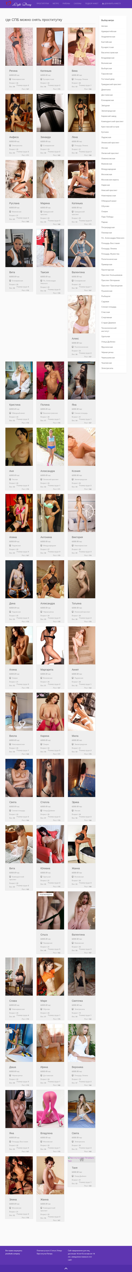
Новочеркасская (108, 195)
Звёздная (105, 105)
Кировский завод (108, 116)
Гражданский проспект (111, 84)
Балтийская (106, 42)
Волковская (106, 63)
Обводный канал (108, 201)
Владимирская (107, 58)
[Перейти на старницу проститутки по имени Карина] (50, 712)
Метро (56, 4)
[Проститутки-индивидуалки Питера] (20, 5)
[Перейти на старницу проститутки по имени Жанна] (81, 844)
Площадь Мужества (110, 254)
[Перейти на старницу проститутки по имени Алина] (19, 513)
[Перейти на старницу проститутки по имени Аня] (19, 447)
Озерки (104, 211)
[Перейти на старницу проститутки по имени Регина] (19, 47)
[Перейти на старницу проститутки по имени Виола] (19, 712)
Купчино (105, 132)
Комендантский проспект (112, 121)
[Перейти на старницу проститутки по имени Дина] (19, 579)
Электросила (107, 368)
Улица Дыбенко (108, 342)
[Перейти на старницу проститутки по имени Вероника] (81, 1043)
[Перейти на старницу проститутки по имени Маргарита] (50, 645)
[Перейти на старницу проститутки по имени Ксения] (81, 447)
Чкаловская (106, 363)
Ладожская (106, 137)
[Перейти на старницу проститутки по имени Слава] (19, 977)
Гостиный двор (107, 79)
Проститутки (43, 4)
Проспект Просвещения (111, 286)
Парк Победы (107, 217)
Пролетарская (107, 270)
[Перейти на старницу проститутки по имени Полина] (50, 381)
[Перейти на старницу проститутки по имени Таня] (81, 1159)
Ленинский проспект (110, 142)
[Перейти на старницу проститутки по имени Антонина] (50, 513)
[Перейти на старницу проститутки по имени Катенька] (50, 47)
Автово (104, 26)
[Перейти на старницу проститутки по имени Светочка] (81, 977)
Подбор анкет (91, 4)
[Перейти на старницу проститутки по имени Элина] (19, 1175)
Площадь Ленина (109, 248)
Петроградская (108, 227)
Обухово (105, 206)
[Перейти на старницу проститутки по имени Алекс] (81, 314)
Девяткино (106, 90)
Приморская (106, 264)
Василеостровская (109, 52)
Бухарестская (107, 47)
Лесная (104, 148)
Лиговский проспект (110, 153)
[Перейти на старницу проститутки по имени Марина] (50, 179)
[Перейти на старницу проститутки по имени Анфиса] (19, 113)
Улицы (59, 1251)
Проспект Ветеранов (110, 280)
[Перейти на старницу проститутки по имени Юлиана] (50, 844)
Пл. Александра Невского (112, 238)
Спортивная (106, 317)
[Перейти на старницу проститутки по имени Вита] (19, 248)
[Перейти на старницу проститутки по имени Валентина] (81, 248)
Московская (106, 174)
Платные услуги (43, 1251)
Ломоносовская (108, 158)
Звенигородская (108, 111)
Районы (66, 4)
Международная (108, 169)
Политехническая (109, 259)
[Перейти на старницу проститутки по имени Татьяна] (81, 579)
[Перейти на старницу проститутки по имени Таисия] (50, 248)
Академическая (108, 37)
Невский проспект (109, 190)
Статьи (53, 1251)
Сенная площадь (108, 307)
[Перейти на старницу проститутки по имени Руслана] (19, 179)
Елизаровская (107, 100)
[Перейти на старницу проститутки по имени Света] (19, 778)
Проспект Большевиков (111, 275)
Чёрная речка (107, 352)
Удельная (105, 336)
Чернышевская (108, 358)
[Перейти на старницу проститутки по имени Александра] (50, 447)
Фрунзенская (107, 347)
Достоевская (107, 95)
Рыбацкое (105, 296)
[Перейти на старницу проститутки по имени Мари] (50, 977)
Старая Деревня (108, 323)
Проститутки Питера (44, 1254)
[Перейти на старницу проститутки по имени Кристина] (19, 381)
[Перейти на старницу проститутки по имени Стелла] (50, 778)
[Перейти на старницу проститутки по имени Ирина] (50, 1043)
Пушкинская (106, 291)
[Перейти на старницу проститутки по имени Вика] (81, 47)
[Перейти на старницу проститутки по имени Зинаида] (50, 113)
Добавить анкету (112, 4)
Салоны (77, 4)
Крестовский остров (110, 127)
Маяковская (106, 164)
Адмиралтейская (108, 31)
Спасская (105, 312)
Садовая (105, 301)
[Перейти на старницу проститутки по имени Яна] (81, 381)
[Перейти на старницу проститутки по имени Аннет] (81, 645)
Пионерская (106, 233)
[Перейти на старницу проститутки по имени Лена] (81, 113)
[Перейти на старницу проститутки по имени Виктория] (81, 513)
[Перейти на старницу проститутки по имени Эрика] (81, 778)
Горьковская (106, 74)
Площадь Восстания (110, 243)
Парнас (104, 222)
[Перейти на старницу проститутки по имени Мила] (81, 712)
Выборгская (106, 68)
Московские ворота (110, 180)
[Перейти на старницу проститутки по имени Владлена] (50, 1109)
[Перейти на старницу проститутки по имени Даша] (19, 1043)
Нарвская (105, 185)
